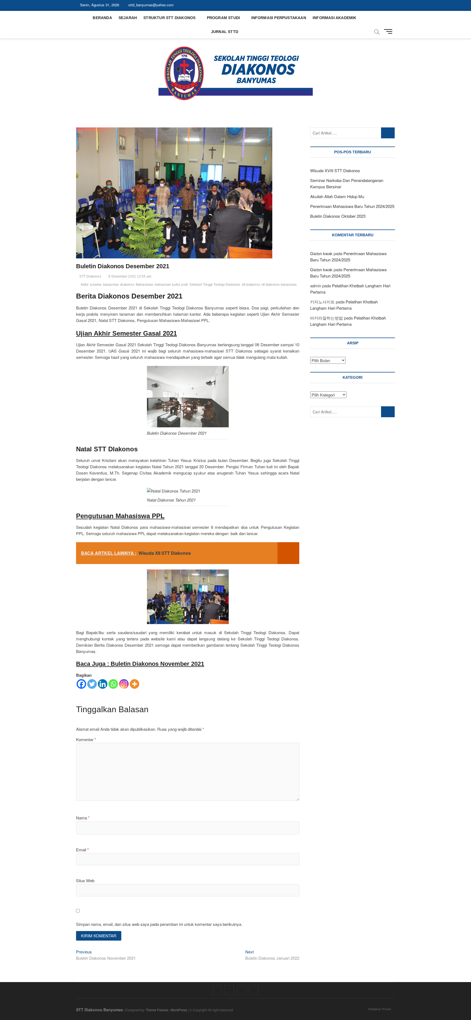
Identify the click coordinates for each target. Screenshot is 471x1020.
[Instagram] (124, 684)
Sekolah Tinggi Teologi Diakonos (214, 285)
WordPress (179, 1009)
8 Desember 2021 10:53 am (129, 276)
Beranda (102, 18)
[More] (134, 684)
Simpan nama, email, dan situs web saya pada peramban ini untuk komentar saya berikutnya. (159, 924)
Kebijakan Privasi (379, 1009)
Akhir (85, 285)
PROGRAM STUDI (223, 18)
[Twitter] (92, 684)
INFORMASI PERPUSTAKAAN (278, 18)
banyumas (111, 285)
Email (82, 849)
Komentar (86, 739)
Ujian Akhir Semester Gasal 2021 (126, 333)
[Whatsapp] (113, 684)
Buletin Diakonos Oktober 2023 (338, 216)
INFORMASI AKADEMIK (335, 18)
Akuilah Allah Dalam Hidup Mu (337, 196)
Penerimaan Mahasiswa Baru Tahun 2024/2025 (352, 206)
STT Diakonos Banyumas (99, 1009)
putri (184, 285)
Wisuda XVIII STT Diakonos (335, 170)
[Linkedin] (102, 684)
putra (176, 285)
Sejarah (128, 18)
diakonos (127, 285)
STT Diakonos (89, 276)
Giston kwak (321, 253)
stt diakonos (251, 285)
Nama (83, 818)
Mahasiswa (144, 285)
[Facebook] (81, 684)
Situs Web (85, 880)
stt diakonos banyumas (279, 285)
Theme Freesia (157, 1009)
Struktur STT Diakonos (169, 18)
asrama (95, 285)
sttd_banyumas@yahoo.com (150, 4)
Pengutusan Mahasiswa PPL (120, 516)
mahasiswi (163, 285)
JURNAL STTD (224, 31)
